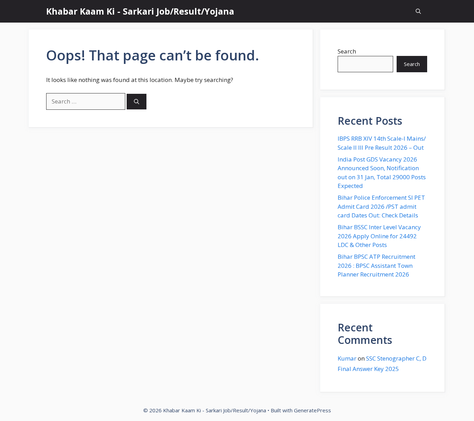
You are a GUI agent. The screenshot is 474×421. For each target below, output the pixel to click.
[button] (418, 11)
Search (347, 51)
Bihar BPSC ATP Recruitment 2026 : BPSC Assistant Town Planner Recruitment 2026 (376, 265)
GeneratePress (312, 410)
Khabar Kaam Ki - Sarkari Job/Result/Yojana (140, 11)
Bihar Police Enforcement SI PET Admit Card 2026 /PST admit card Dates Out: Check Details (381, 206)
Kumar (347, 358)
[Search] (136, 101)
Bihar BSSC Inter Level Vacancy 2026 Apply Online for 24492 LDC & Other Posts (379, 236)
